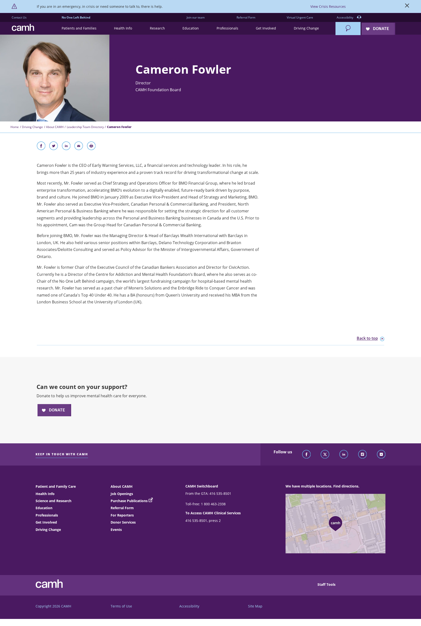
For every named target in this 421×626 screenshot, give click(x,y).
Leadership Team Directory (85, 127)
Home (14, 127)
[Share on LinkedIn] (66, 146)
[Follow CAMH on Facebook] (306, 454)
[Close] (407, 6)
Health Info (45, 493)
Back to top (367, 338)
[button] (79, 28)
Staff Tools (326, 584)
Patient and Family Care (56, 486)
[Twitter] (325, 454)
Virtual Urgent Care (300, 17)
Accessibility (345, 17)
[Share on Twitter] (53, 146)
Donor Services (123, 522)
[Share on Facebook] (41, 146)
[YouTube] (381, 454)
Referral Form (246, 17)
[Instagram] (362, 454)
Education (44, 508)
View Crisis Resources (328, 6)
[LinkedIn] (343, 454)
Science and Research (53, 500)
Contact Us (19, 17)
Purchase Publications (129, 500)
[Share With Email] (78, 146)
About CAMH (55, 127)
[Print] (91, 146)
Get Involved (46, 522)
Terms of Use (121, 606)
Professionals (47, 515)
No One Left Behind (76, 17)
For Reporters (122, 515)
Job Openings (122, 493)
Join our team (196, 17)
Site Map (255, 606)
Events (116, 529)
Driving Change (32, 127)
